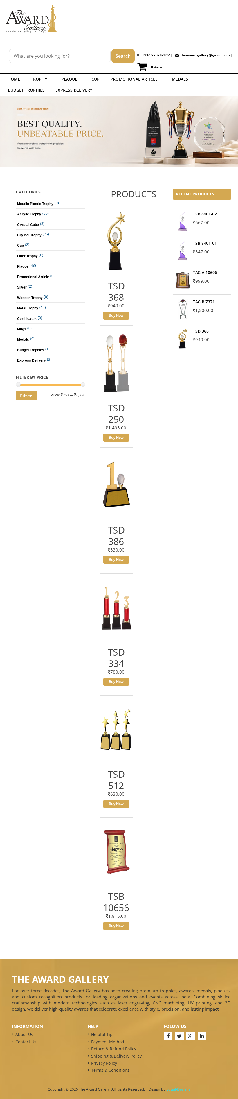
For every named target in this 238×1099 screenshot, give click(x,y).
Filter (26, 395)
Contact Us (25, 1041)
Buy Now (116, 315)
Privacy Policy (104, 1063)
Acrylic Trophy (29, 214)
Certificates (27, 319)
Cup (95, 79)
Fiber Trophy (27, 256)
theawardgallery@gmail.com (205, 54)
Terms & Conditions (110, 1070)
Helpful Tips (103, 1034)
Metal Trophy (27, 308)
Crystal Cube (28, 225)
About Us (24, 1034)
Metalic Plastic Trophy (35, 204)
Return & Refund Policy (113, 1048)
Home (14, 79)
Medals (180, 79)
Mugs (21, 329)
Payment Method (107, 1041)
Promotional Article (134, 79)
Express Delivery (73, 90)
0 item (156, 67)
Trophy (39, 79)
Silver (22, 287)
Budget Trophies (26, 90)
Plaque (69, 79)
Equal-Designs (178, 1089)
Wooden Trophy (30, 298)
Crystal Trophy (29, 235)
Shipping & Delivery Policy (116, 1056)
